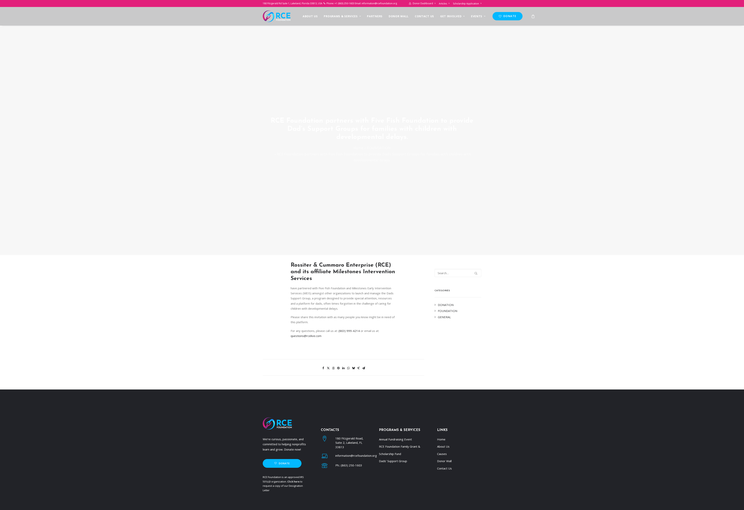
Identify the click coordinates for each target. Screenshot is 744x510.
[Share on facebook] (323, 368)
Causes (442, 454)
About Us (310, 16)
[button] (476, 273)
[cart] (533, 16)
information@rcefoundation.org (379, 3)
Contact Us (424, 16)
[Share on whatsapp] (348, 368)
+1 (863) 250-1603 (344, 3)
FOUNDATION (379, 148)
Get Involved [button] (451, 16)
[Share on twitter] (328, 368)
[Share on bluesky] (353, 368)
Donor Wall (399, 16)
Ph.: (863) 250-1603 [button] (348, 465)
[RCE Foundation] (276, 16)
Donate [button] (284, 463)
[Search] (458, 273)
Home (358, 148)
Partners (374, 16)
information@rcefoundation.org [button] (356, 455)
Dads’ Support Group (393, 461)
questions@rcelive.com (306, 336)
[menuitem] (423, 3)
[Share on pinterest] (338, 368)
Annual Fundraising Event (395, 439)
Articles (443, 3)
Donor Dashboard (423, 3)
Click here (293, 481)
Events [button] (476, 16)
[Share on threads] (333, 368)
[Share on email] (363, 368)
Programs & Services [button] (340, 16)
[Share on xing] (358, 368)
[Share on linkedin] (343, 368)
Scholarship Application (466, 3)
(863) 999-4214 (349, 331)
